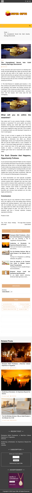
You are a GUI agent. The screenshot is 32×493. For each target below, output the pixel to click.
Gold (2, 60)
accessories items (7, 304)
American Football (24, 304)
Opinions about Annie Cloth (9, 309)
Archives (4, 290)
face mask (26, 306)
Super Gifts (19, 463)
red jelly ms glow (23, 309)
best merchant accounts (9, 306)
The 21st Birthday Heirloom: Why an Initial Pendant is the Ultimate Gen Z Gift (20, 253)
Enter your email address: (16, 458)
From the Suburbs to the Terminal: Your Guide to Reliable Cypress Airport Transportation (20, 263)
